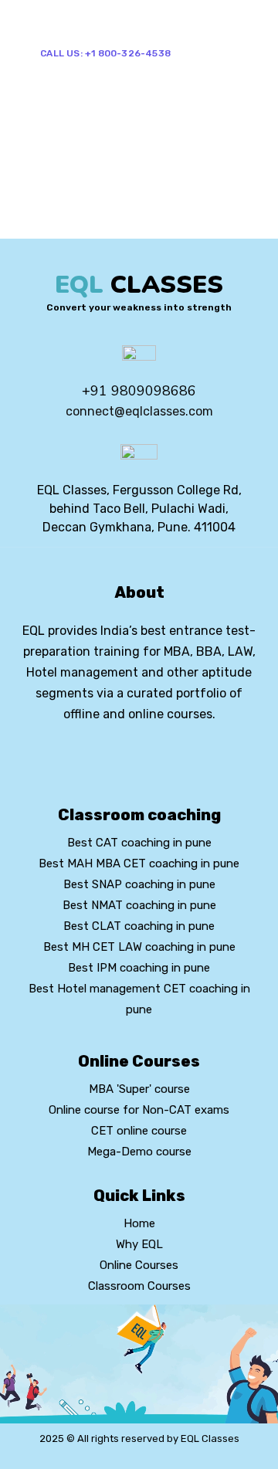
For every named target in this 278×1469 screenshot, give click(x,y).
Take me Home (47, 227)
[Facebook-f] (113, 756)
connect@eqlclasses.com (139, 411)
